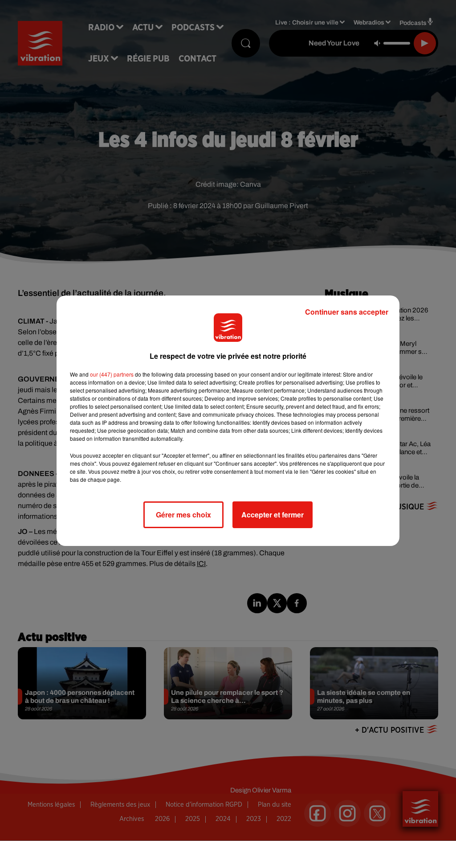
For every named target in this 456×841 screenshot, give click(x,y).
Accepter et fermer (272, 514)
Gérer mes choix (183, 514)
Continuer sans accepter (346, 312)
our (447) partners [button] (112, 374)
